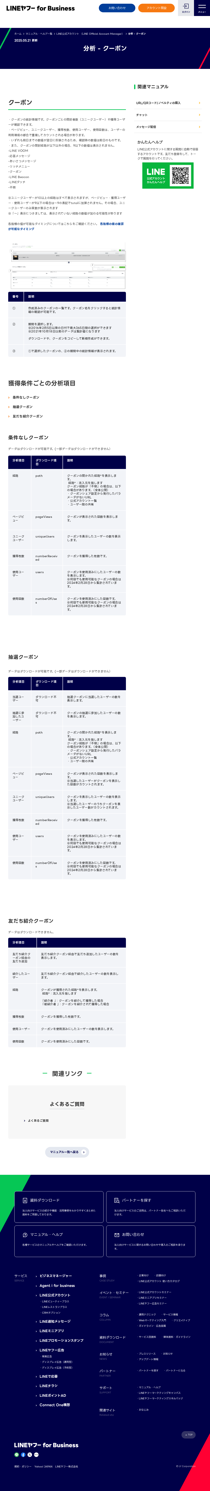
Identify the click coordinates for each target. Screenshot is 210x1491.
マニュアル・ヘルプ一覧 (39, 34)
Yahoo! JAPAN (43, 1466)
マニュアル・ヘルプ (150, 1387)
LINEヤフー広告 (52, 1350)
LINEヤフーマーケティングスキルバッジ (161, 1398)
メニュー (202, 12)
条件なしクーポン (26, 397)
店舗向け (161, 1275)
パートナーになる (175, 1370)
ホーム (18, 34)
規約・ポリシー (23, 1466)
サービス (20, 1277)
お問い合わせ (117, 8)
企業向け (144, 1275)
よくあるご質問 (38, 1120)
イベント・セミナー (114, 1294)
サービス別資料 (147, 1337)
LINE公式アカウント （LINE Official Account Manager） (90, 34)
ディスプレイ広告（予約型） (58, 1368)
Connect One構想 (55, 1405)
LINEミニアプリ (52, 1331)
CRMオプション (51, 1313)
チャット (142, 115)
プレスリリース (147, 1354)
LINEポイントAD (53, 1395)
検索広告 (47, 1356)
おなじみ (144, 1410)
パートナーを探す (149, 1370)
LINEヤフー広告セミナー (153, 1303)
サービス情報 (170, 1314)
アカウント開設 (157, 8)
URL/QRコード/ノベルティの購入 (158, 103)
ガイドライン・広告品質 (152, 1326)
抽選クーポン (23, 407)
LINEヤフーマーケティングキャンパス (160, 1393)
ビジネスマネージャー (56, 1276)
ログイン (186, 12)
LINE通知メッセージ (55, 1321)
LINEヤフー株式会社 (66, 1466)
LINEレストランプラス (54, 1307)
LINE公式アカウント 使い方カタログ (159, 1281)
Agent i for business (57, 1285)
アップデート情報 (148, 1359)
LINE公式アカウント (55, 1295)
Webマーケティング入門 (152, 1320)
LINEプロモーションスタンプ (61, 1340)
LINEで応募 (49, 1376)
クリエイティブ (181, 1320)
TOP (190, 1434)
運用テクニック (147, 1314)
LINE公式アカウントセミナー (155, 1292)
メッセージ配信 (146, 127)
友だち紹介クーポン (28, 416)
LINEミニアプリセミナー (153, 1298)
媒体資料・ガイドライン (177, 1337)
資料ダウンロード (112, 1339)
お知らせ (168, 1354)
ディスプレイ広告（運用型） (58, 1362)
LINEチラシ (49, 1385)
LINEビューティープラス (55, 1301)
